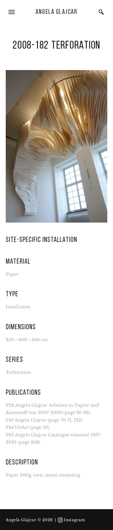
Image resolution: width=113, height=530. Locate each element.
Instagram (75, 520)
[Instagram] (60, 520)
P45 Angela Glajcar (26, 420)
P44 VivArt (17, 427)
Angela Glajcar (56, 12)
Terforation (18, 372)
